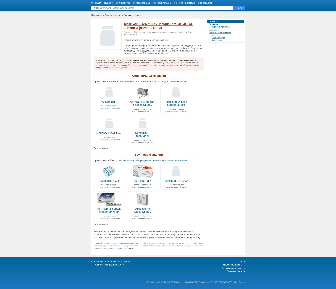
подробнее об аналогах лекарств (111, 67)
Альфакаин (109, 101)
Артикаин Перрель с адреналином (109, 210)
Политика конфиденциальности (109, 265)
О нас (239, 261)
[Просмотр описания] (107, 48)
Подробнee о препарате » (155, 53)
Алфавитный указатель (221, 27)
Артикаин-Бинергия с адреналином (142, 103)
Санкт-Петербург (218, 38)
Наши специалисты (232, 265)
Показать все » (101, 148)
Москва (214, 35)
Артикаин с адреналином (142, 210)
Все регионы (217, 40)
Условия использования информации (112, 261)
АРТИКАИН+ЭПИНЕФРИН (113, 132)
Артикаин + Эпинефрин (134, 32)
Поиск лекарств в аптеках (122, 248)
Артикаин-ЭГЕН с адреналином (176, 103)
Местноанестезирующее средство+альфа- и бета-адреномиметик (155, 160)
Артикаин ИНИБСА (176, 180)
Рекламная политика (232, 268)
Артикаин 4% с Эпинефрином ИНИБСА (158, 24)
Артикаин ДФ (142, 180)
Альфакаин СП (109, 180)
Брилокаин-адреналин (142, 134)
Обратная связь (234, 271)
